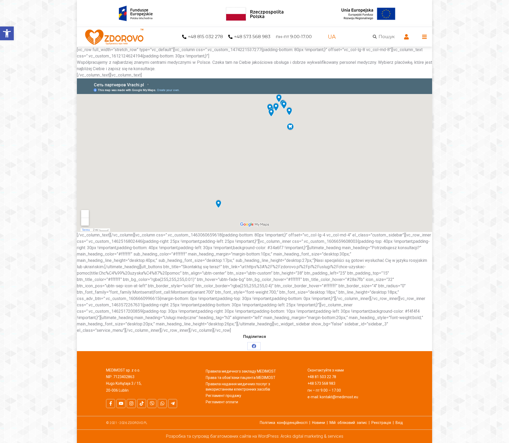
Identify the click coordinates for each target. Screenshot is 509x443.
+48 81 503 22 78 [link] (322, 377)
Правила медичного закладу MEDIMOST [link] (241, 371)
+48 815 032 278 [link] (205, 36)
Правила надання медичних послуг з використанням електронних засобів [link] (238, 386)
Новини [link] (318, 422)
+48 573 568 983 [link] (252, 36)
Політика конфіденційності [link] (284, 422)
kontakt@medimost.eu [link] (339, 397)
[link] (7, 33)
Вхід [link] (399, 422)
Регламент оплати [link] (222, 402)
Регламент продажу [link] (223, 395)
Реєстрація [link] (381, 422)
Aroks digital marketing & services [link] (311, 436)
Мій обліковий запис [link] (348, 422)
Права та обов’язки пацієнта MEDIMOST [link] (240, 377)
